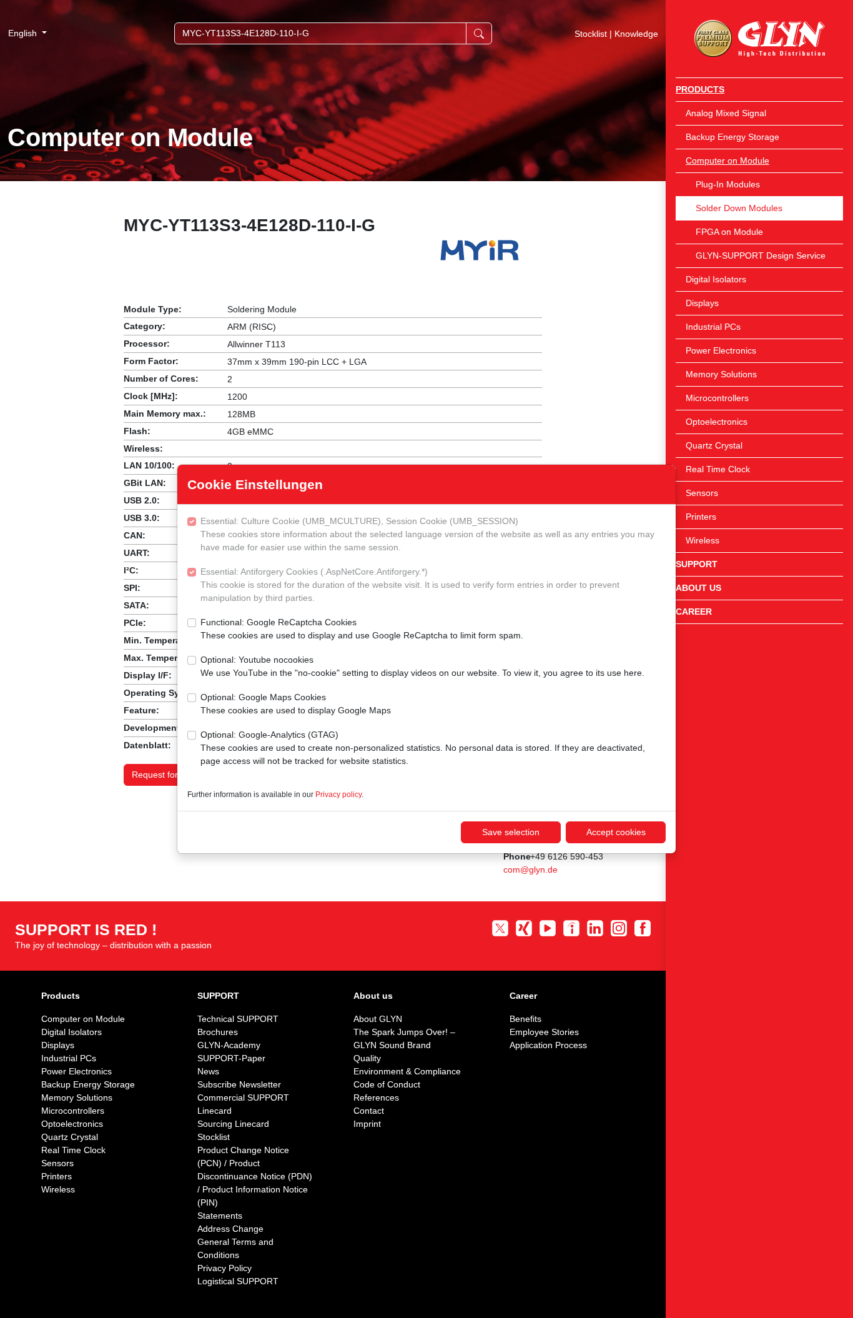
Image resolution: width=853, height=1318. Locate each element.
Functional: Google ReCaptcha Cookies (361, 628)
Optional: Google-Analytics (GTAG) (422, 748)
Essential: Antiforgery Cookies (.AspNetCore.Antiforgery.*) (409, 585)
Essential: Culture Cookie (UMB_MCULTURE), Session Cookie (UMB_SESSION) (427, 534)
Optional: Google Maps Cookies (295, 703)
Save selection (511, 832)
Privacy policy (338, 794)
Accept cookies (616, 832)
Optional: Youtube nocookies (422, 666)
